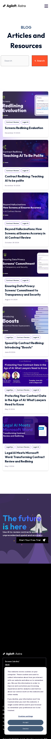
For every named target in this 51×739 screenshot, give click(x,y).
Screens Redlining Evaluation (24, 128)
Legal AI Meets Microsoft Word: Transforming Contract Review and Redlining (25, 457)
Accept (25, 722)
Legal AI (25, 122)
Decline (25, 729)
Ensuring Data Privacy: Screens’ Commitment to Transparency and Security (23, 290)
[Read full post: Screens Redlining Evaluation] (25, 105)
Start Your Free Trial (30, 540)
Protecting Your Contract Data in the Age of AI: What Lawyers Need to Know (25, 400)
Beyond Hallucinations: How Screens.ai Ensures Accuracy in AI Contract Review (25, 233)
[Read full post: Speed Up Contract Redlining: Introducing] (25, 320)
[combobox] (15, 60)
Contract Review (12, 122)
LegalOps (9, 337)
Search (41, 60)
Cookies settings (25, 716)
